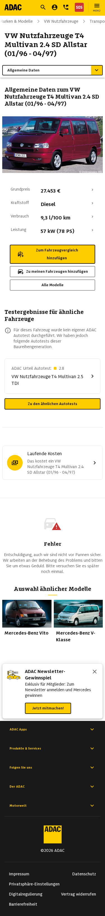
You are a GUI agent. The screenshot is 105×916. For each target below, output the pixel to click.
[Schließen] (94, 672)
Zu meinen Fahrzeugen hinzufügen (57, 271)
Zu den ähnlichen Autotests (52, 403)
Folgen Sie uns (21, 767)
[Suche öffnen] (43, 7)
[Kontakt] (65, 7)
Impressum (19, 873)
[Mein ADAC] (54, 7)
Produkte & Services (25, 748)
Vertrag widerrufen (78, 894)
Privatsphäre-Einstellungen (34, 884)
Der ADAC (17, 786)
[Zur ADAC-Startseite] (13, 7)
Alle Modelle (52, 285)
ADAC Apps (18, 729)
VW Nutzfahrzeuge (61, 21)
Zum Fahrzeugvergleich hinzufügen (57, 254)
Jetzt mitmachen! (48, 708)
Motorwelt (18, 806)
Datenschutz (84, 873)
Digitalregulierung (25, 894)
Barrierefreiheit (23, 904)
